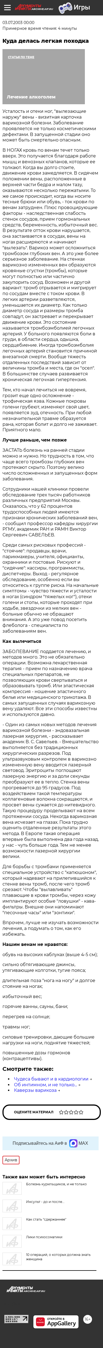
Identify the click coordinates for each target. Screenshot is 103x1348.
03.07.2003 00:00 (18, 22)
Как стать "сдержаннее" (46, 1219)
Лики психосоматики (44, 1237)
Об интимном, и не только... (45, 1084)
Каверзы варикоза (35, 1090)
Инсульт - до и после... (45, 1202)
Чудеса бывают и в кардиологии (51, 1079)
